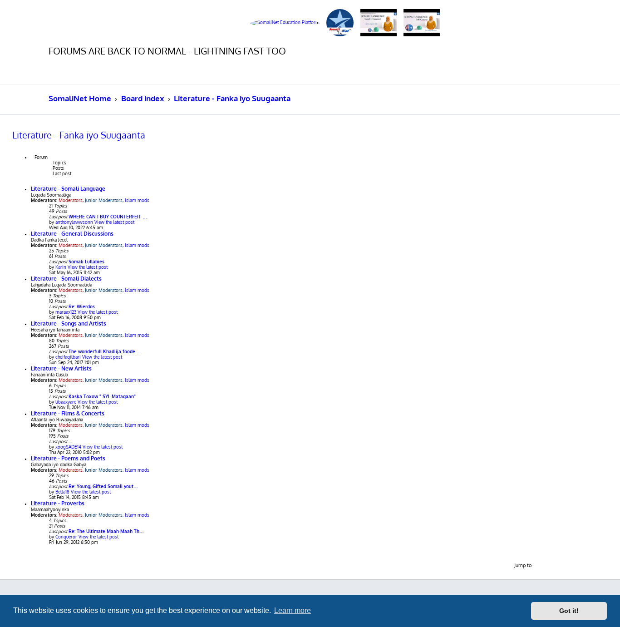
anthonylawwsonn (74, 222)
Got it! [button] (569, 610)
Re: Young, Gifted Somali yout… (103, 486)
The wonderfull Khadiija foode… (104, 351)
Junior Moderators (104, 200)
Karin (60, 267)
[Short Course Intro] (421, 23)
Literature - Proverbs (57, 503)
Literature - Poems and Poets (68, 458)
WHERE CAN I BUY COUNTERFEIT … (108, 216)
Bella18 (62, 491)
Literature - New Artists (61, 368)
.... (70, 441)
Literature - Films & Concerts (67, 413)
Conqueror (66, 536)
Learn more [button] (292, 610)
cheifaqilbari (68, 357)
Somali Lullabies (86, 261)
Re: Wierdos (82, 306)
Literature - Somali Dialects (66, 278)
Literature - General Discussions (72, 233)
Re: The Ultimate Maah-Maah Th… (106, 531)
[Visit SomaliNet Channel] (285, 23)
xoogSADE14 (68, 446)
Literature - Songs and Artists (68, 323)
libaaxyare (65, 402)
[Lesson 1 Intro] (378, 23)
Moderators (71, 200)
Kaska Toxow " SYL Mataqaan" (102, 396)
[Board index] (83, 22)
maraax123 (65, 312)
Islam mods (137, 200)
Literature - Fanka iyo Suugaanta (78, 135)
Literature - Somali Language (68, 188)
